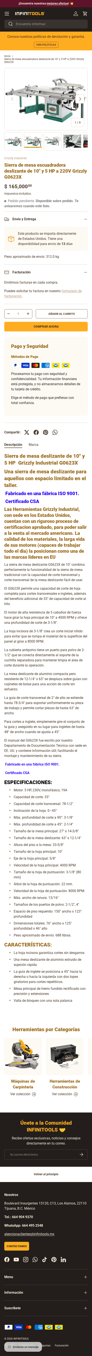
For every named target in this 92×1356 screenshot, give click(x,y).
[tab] (13, 444)
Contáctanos (17, 1246)
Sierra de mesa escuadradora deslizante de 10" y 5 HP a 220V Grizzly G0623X (44, 61)
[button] (85, 13)
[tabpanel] (46, 730)
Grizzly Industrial (15, 158)
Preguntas (44, 1345)
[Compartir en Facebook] (36, 432)
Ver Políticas (46, 44)
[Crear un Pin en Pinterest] (45, 432)
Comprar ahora (46, 326)
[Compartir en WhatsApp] (55, 432)
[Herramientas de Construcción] (64, 1056)
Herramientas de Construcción (65, 1084)
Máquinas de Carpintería (23, 1084)
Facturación (62, 1345)
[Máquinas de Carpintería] (23, 1056)
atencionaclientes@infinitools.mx (29, 1234)
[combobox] (46, 24)
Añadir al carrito (61, 313)
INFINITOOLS (20, 1338)
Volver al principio (46, 1174)
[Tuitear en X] (26, 432)
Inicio (7, 56)
